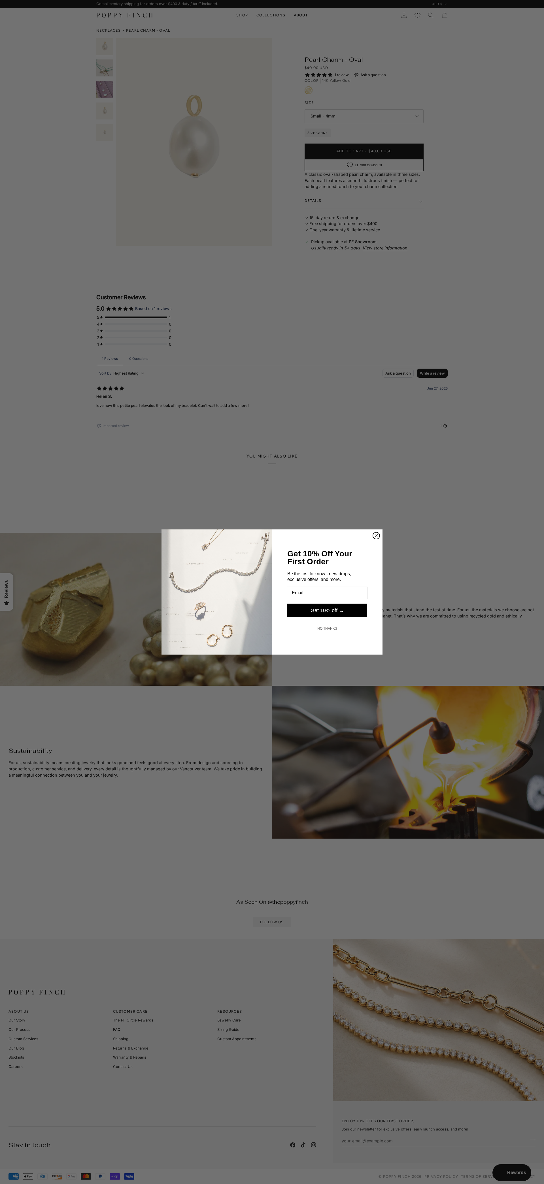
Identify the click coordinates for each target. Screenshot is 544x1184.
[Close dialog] (376, 535)
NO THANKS (327, 629)
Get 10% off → (327, 610)
